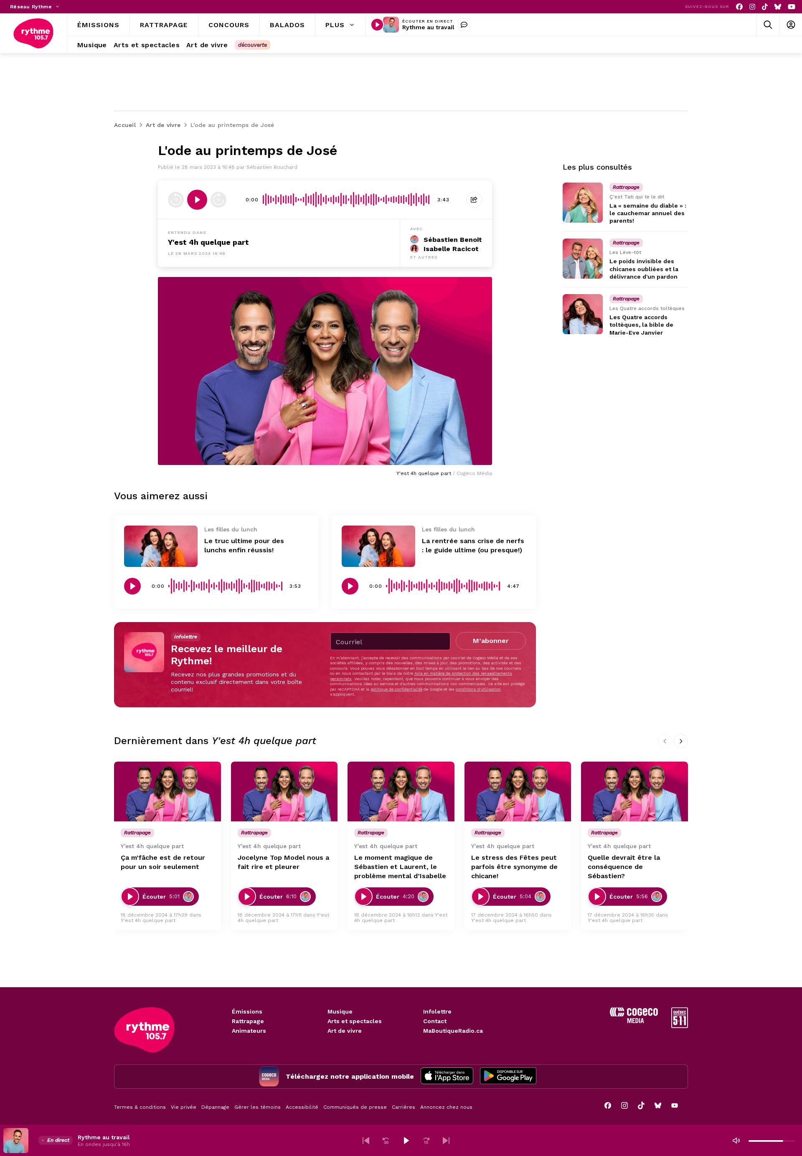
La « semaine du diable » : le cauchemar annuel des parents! (647, 213)
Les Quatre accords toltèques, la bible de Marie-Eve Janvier (641, 324)
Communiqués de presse (355, 1107)
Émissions (247, 1011)
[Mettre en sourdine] (736, 1140)
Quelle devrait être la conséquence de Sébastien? (624, 867)
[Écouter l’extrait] (197, 200)
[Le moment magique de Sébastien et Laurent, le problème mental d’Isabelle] (401, 792)
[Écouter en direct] (377, 24)
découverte (252, 45)
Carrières (403, 1107)
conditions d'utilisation (478, 689)
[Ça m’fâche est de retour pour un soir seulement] (167, 792)
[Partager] (474, 200)
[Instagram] (752, 7)
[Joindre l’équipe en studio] (464, 24)
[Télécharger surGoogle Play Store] (508, 1076)
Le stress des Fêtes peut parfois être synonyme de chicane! (514, 867)
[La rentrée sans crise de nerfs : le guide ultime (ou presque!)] (378, 546)
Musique (340, 1011)
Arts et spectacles (354, 1021)
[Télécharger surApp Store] (447, 1076)
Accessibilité (302, 1107)
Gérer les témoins (257, 1107)
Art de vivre (344, 1030)
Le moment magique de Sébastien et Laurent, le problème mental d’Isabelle (400, 867)
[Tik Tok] (765, 7)
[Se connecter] (790, 24)
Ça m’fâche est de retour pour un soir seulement (163, 862)
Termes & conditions (140, 1107)
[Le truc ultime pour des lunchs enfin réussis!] (161, 546)
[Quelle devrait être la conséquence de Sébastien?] (634, 792)
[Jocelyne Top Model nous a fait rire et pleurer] (284, 792)
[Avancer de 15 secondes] (218, 200)
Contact (435, 1021)
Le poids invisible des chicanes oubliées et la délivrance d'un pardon (643, 269)
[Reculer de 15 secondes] (176, 200)
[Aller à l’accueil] (33, 33)
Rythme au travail (428, 27)
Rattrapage (248, 1021)
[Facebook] (739, 7)
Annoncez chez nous (446, 1107)
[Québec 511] (679, 1026)
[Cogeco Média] (634, 1021)
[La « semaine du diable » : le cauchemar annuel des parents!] (583, 203)
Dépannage (215, 1107)
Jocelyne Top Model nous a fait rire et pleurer (283, 862)
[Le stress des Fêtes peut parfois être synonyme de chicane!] (517, 792)
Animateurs (249, 1030)
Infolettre (437, 1011)
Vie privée (183, 1107)
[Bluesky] (777, 7)
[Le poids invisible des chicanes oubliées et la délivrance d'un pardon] (583, 259)
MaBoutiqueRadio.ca (453, 1030)
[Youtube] (791, 7)
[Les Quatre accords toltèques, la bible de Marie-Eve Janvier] (583, 314)
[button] (366, 1140)
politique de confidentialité (396, 689)
